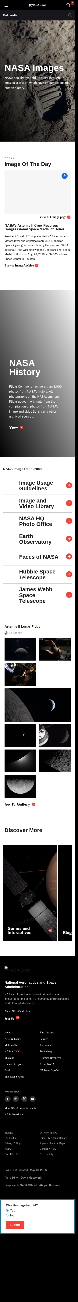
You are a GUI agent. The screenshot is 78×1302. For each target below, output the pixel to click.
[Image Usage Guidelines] (69, 485)
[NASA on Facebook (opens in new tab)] (8, 1099)
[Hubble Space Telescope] (69, 574)
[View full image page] (38, 192)
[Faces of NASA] (69, 556)
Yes (12, 1210)
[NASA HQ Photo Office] (69, 521)
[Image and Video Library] (69, 503)
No (12, 1215)
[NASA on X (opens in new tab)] (24, 1099)
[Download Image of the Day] (65, 176)
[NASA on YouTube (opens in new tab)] (33, 1099)
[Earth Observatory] (69, 539)
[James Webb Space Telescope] (69, 595)
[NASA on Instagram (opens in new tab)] (16, 1099)
